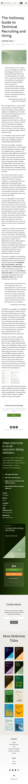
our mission (13, 309)
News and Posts (14, 744)
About (14, 742)
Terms (14, 761)
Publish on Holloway (14, 751)
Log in (14, 3)
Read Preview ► (14, 578)
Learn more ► (14, 570)
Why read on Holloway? (14, 582)
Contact (14, 753)
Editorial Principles (14, 749)
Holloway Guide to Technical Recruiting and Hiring (12, 140)
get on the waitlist (14, 396)
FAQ (14, 746)
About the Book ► (14, 418)
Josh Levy (7, 247)
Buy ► (14, 415)
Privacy (14, 763)
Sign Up (14, 622)
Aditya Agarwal (13, 99)
